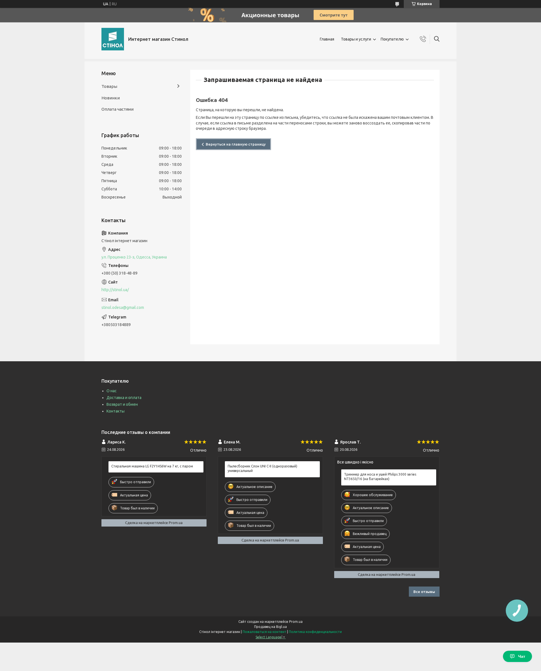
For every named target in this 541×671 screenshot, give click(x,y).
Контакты (116, 411)
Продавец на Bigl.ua (270, 626)
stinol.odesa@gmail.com (122, 307)
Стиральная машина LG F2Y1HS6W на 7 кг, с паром (152, 466)
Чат (521, 656)
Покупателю (392, 39)
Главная (327, 39)
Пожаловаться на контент (264, 632)
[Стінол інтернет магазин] (112, 39)
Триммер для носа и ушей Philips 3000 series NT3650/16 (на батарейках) (380, 476)
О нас (112, 391)
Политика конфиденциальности (315, 632)
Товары (109, 86)
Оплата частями (117, 109)
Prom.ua (296, 621)
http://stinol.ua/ (115, 289)
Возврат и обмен (122, 404)
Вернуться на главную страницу (236, 144)
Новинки (110, 97)
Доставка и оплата (124, 397)
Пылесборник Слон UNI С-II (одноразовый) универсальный (262, 468)
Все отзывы (424, 592)
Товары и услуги (356, 39)
